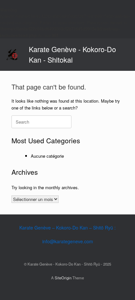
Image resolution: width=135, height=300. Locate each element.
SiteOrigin (63, 277)
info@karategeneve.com (67, 241)
